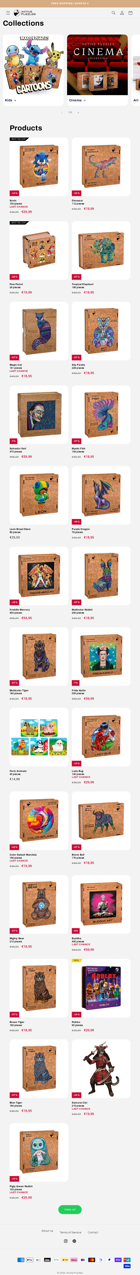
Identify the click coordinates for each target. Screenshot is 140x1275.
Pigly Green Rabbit (21, 1189)
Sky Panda (78, 366)
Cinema (75, 100)
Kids (8, 100)
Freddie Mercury (20, 611)
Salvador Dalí (18, 450)
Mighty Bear (17, 940)
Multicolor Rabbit (82, 611)
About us (47, 1231)
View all (69, 1209)
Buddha (81, 941)
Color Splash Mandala (23, 858)
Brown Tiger (17, 1024)
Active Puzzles (75, 1273)
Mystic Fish (78, 450)
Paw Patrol (16, 286)
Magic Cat (19, 368)
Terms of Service (70, 1232)
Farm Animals (18, 772)
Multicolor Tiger (19, 692)
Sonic (19, 203)
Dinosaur (78, 202)
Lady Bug (81, 774)
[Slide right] (78, 113)
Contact (93, 1232)
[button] (8, 13)
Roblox (77, 1024)
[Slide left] (62, 113)
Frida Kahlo (79, 692)
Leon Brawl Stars (20, 531)
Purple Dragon (81, 531)
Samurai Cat (81, 1105)
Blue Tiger (16, 1104)
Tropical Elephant (82, 286)
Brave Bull (78, 856)
